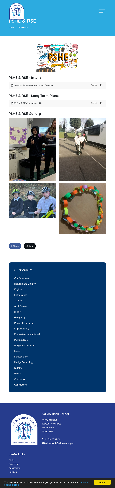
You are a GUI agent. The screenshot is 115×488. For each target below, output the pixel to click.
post (30, 246)
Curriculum (23, 27)
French (17, 373)
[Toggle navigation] (101, 11)
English (18, 289)
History (17, 312)
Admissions (14, 468)
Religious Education (24, 345)
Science (18, 300)
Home (11, 27)
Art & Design (20, 306)
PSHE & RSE (21, 340)
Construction (20, 385)
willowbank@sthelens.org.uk (59, 443)
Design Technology (24, 362)
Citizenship (20, 379)
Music (17, 351)
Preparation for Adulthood (27, 334)
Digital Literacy (21, 328)
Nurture (18, 368)
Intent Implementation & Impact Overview (33, 85)
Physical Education (24, 323)
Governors (14, 464)
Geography (19, 317)
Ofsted (12, 460)
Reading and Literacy (25, 284)
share (15, 246)
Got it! (102, 482)
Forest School (21, 357)
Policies (13, 472)
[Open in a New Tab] (101, 85)
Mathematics (20, 295)
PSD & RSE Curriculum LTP (27, 103)
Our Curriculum (21, 278)
